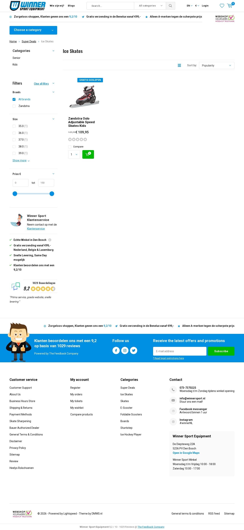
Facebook (116, 350)
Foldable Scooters (131, 414)
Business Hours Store (22, 401)
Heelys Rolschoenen (22, 467)
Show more (19, 160)
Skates (124, 401)
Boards (124, 421)
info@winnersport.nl (192, 398)
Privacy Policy (18, 447)
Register (75, 387)
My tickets (76, 401)
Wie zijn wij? (57, 5)
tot (32, 182)
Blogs (71, 5)
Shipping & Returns (21, 407)
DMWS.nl (97, 513)
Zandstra (24, 106)
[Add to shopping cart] (88, 154)
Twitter (133, 350)
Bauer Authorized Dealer (24, 427)
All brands (24, 99)
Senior (16, 57)
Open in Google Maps (186, 452)
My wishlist (76, 407)
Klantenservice (36, 228)
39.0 (23, 153)
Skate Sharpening (20, 421)
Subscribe (221, 351)
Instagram (124, 350)
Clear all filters (41, 83)
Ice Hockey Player (130, 434)
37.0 (23, 139)
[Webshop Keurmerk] (224, 18)
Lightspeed (70, 513)
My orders (76, 394)
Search (170, 6)
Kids (15, 64)
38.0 (23, 146)
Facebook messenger (193, 409)
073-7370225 (188, 387)
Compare (78, 146)
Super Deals (29, 41)
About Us (15, 394)
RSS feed (214, 513)
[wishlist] (222, 5)
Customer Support (21, 387)
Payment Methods (21, 414)
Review (14, 461)
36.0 (23, 132)
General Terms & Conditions (26, 434)
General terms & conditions (188, 513)
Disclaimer (16, 441)
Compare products (81, 414)
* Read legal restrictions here (168, 358)
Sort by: (192, 65)
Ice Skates (126, 394)
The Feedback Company (151, 526)
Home (13, 41)
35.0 (23, 126)
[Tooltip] (49, 240)
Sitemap (15, 454)
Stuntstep (126, 427)
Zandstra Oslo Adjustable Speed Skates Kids (81, 122)
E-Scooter (126, 407)
